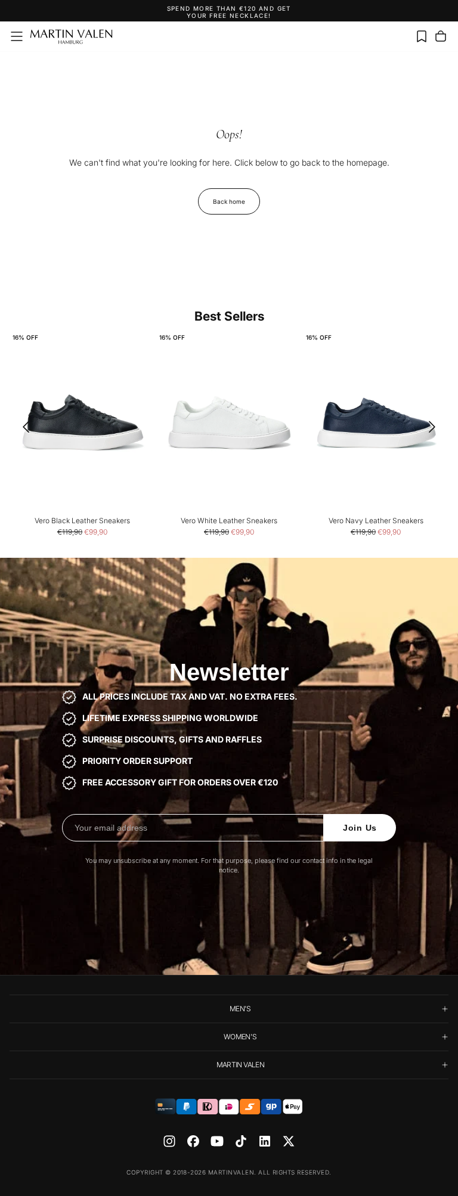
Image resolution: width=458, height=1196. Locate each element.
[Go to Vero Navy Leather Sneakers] (375, 423)
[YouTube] (217, 1141)
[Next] (435, 427)
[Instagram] (169, 1141)
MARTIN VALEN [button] (240, 1064)
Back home (229, 201)
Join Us (360, 827)
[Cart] (441, 36)
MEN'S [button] (240, 1008)
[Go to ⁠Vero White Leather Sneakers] (229, 423)
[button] (17, 36)
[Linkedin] (265, 1141)
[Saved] (421, 36)
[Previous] (22, 427)
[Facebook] (193, 1141)
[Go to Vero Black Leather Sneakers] (82, 423)
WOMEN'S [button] (240, 1036)
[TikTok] (241, 1141)
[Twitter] (288, 1141)
